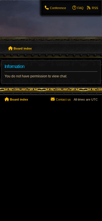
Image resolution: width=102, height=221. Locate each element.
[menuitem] (55, 8)
